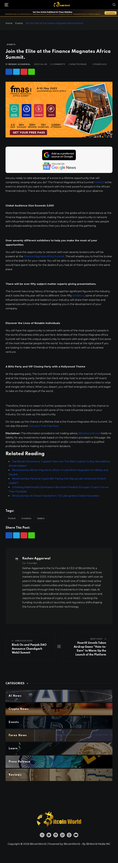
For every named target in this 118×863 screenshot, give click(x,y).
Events (19, 23)
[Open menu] (6, 5)
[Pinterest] (24, 72)
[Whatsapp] (31, 72)
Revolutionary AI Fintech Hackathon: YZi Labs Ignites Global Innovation (55, 495)
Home (9, 23)
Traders (40, 518)
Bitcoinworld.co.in (90, 433)
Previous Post (24, 641)
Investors (26, 518)
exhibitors (79, 295)
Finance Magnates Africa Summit (44, 256)
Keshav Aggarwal (19, 64)
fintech (12, 518)
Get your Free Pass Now (44, 426)
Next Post (96, 639)
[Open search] (114, 4)
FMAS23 (99, 182)
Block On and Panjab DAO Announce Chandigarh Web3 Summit (29, 649)
